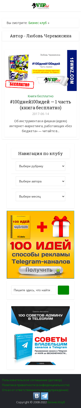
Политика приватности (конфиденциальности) (35, 385)
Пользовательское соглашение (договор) (32, 380)
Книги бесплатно (41, 96)
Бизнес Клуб (56, 402)
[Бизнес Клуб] (40, 5)
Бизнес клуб (37, 23)
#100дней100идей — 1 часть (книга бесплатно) (40, 104)
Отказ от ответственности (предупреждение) (35, 390)
